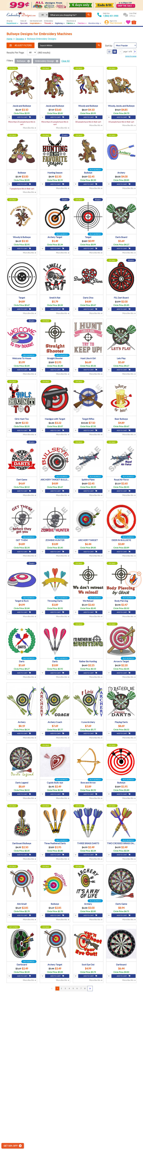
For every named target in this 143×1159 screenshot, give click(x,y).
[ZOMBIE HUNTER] (55, 519)
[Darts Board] (121, 216)
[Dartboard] (22, 944)
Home (9, 39)
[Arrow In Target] (121, 641)
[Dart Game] (22, 459)
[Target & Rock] (22, 580)
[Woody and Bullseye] (88, 85)
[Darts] (22, 641)
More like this (28, 128)
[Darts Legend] (22, 762)
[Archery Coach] (55, 701)
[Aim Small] (22, 883)
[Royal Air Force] (121, 459)
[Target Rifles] (88, 398)
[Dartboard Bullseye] (22, 822)
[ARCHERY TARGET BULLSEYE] (55, 459)
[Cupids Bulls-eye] (55, 762)
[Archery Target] (55, 216)
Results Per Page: (15, 52)
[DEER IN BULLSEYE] (121, 519)
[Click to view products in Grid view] (114, 52)
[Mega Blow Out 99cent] (71, 5)
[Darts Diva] (88, 277)
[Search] (89, 14)
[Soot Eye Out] (88, 944)
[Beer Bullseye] (121, 398)
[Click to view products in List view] (109, 52)
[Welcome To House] (22, 337)
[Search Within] (99, 45)
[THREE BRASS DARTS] (88, 822)
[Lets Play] (121, 337)
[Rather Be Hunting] (88, 641)
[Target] (88, 216)
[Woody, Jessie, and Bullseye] (121, 85)
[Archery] (121, 152)
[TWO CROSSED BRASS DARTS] (121, 822)
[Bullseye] (22, 152)
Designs (20, 39)
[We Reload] (88, 580)
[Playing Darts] (121, 701)
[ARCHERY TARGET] (88, 519)
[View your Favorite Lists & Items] (128, 22)
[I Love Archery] (88, 701)
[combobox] (67, 14)
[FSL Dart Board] (121, 277)
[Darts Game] (121, 883)
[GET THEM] (22, 519)
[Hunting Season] (55, 152)
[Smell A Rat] (55, 277)
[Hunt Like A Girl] (88, 337)
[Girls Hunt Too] (22, 398)
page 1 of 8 (127, 52)
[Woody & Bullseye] (22, 216)
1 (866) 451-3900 (110, 16)
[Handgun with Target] (55, 398)
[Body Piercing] (121, 580)
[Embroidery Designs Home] (21, 15)
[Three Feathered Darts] (55, 822)
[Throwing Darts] (55, 580)
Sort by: (109, 45)
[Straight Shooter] (55, 337)
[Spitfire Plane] (88, 459)
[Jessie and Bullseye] (22, 85)
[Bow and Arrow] (88, 762)
